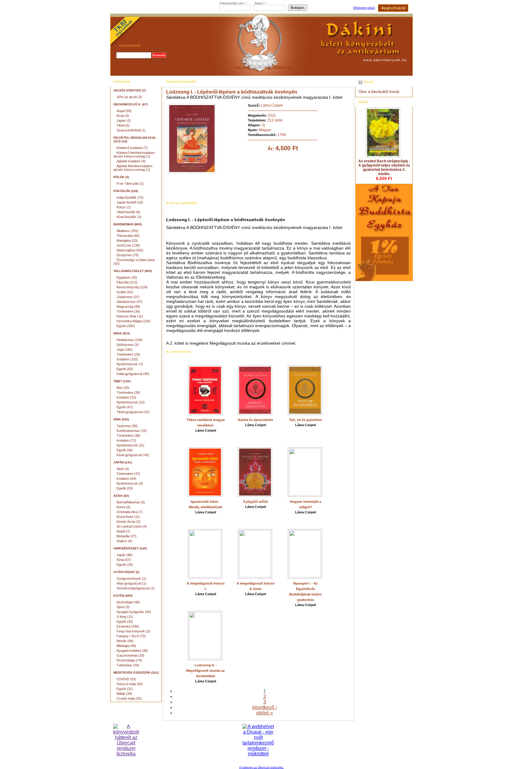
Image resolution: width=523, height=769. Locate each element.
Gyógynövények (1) (131, 578)
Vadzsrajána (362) (130, 250)
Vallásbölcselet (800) (132, 271)
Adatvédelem (318, 68)
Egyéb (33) (125, 621)
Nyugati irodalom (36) (132, 650)
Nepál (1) (123, 531)
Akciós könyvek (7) (129, 90)
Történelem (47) (128, 474)
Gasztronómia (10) (130, 655)
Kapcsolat (356, 68)
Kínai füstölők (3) (129, 217)
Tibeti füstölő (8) (128, 212)
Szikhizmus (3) (128, 344)
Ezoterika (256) (128, 626)
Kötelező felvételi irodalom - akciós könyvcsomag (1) (134, 154)
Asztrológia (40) (128, 602)
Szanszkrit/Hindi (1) (131, 130)
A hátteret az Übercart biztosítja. (261, 767)
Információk (281, 68)
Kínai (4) (123, 116)
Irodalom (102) (127, 359)
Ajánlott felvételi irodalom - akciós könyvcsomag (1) (133, 167)
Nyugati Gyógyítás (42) (134, 612)
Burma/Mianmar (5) (131, 502)
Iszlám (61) (125, 292)
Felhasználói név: (233, 3)
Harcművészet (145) (130, 548)
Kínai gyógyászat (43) (133, 455)
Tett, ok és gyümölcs (305, 420)
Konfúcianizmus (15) (132, 431)
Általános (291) (128, 231)
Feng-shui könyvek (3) (133, 631)
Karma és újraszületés (255, 420)
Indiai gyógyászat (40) (133, 374)
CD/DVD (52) (126, 679)
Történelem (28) (128, 392)
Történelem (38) (128, 435)
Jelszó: (260, 3)
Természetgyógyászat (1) (136, 588)
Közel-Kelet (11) (128, 517)
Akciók (242, 68)
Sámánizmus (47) (130, 301)
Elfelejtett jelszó (364, 7)
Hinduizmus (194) (130, 340)
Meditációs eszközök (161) (136, 672)
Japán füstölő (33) (130, 202)
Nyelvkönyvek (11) (130, 445)
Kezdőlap (129, 68)
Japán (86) (125, 555)
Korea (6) (123, 507)
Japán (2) (124, 120)
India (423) (121, 333)
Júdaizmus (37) (128, 297)
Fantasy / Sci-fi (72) (131, 636)
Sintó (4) (123, 469)
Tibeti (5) (123, 125)
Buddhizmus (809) (127, 224)
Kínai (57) (124, 560)
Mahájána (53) (127, 240)
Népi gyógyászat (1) (131, 583)
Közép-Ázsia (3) (128, 521)
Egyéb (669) (123, 595)
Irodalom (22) (126, 397)
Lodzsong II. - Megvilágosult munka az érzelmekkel (205, 670)
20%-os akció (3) (129, 97)
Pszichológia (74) (129, 660)
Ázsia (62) (121, 495)
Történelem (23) (128, 354)
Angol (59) (124, 111)
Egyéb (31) (125, 689)
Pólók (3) (121, 177)
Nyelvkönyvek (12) (131, 402)
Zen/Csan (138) (128, 245)
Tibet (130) (121, 381)
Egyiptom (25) (127, 277)
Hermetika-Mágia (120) (133, 321)
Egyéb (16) (125, 564)
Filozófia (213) (127, 282)
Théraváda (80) (128, 235)
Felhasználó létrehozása (393, 8)
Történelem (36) (128, 311)
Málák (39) (124, 693)
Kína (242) (121, 419)
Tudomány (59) (128, 665)
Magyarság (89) (128, 306)
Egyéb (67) (125, 407)
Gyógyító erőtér (255, 501)
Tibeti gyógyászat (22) (133, 412)
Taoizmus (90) (127, 426)
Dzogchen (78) (128, 255)
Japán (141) (122, 462)
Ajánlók (167, 68)
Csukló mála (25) (129, 698)
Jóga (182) (125, 349)
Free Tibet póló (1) (130, 183)
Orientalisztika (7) (130, 512)
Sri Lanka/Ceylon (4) (132, 526)
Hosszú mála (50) (130, 684)
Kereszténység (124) (132, 287)
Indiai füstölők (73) (130, 197)
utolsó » (264, 712)
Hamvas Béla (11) (130, 316)
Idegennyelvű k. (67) (130, 104)
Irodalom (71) (126, 440)
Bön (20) (123, 387)
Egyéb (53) (125, 488)
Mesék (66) (125, 641)
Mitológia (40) (126, 646)
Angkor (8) (124, 541)
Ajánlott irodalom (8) (131, 161)
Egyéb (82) (125, 369)
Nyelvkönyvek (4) (130, 483)
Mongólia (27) (127, 536)
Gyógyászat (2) (126, 572)
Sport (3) (123, 607)
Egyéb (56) (125, 450)
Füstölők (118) (125, 191)
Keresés (394, 68)
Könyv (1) (124, 207)
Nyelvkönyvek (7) (130, 364)
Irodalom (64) (126, 478)
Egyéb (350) (126, 326)
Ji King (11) (125, 616)
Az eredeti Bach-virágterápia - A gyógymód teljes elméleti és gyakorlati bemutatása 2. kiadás (384, 167)
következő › (264, 707)
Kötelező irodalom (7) (132, 148)
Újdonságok (205, 68)
